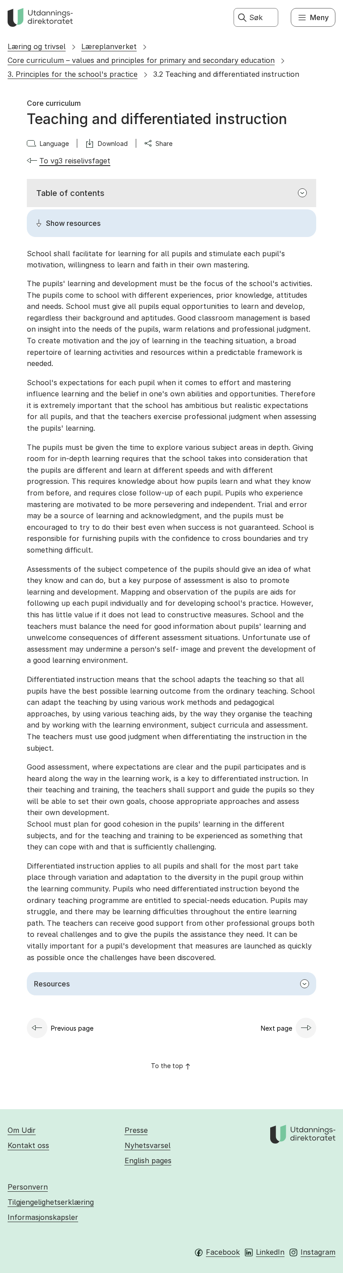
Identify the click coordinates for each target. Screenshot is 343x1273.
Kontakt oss (28, 1145)
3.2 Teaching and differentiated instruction (226, 74)
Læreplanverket (109, 46)
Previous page (72, 1028)
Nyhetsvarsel (148, 1145)
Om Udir (22, 1130)
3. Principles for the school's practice (73, 74)
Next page (276, 1028)
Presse (136, 1130)
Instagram (318, 1252)
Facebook (223, 1252)
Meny (319, 17)
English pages (148, 1160)
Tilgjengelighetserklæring (51, 1202)
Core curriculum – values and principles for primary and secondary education (141, 60)
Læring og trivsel (37, 46)
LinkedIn (270, 1252)
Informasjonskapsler (43, 1217)
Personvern (28, 1186)
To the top (167, 1065)
